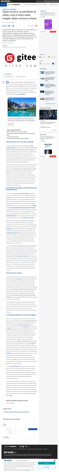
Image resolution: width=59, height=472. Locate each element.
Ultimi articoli (26, 4)
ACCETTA (47, 463)
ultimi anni (26, 327)
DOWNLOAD (53, 31)
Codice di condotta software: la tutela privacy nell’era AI (17, 412)
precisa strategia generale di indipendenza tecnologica (22, 207)
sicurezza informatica (22, 256)
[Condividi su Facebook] (3, 26)
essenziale (8, 228)
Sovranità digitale (33, 4)
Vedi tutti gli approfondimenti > (50, 103)
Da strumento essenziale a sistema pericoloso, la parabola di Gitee (21, 134)
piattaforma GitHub (10, 215)
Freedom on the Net (23, 324)
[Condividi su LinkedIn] (5, 26)
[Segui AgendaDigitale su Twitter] (29, 446)
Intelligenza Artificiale (53, 4)
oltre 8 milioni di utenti (23, 193)
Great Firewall (16, 366)
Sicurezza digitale (10, 22)
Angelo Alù (4, 45)
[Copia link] (11, 26)
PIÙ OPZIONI (46, 467)
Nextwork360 (6, 454)
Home (3, 22)
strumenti (32, 343)
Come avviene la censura (12, 136)
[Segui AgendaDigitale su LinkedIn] (26, 446)
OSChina (34, 205)
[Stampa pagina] (13, 26)
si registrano (9, 329)
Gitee (21, 86)
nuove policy (19, 279)
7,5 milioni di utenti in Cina (27, 217)
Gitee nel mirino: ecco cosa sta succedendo (17, 131)
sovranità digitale (21, 94)
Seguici (21, 446)
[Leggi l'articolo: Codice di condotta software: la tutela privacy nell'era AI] (48, 121)
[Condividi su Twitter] (7, 26)
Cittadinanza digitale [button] (42, 4)
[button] (3, 4)
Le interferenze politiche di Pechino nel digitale (18, 138)
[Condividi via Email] (9, 26)
